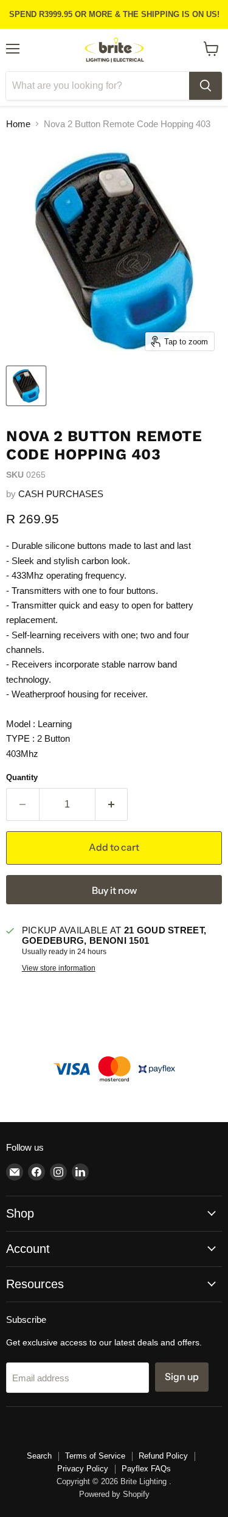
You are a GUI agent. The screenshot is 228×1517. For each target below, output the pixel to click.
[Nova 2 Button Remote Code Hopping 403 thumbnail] (26, 385)
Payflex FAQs (146, 1468)
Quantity (22, 777)
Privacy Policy (82, 1468)
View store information (58, 968)
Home (18, 124)
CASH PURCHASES (60, 494)
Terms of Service (95, 1455)
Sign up (182, 1377)
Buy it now (114, 890)
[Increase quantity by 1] (111, 804)
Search (39, 1455)
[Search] (205, 86)
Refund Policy (163, 1455)
